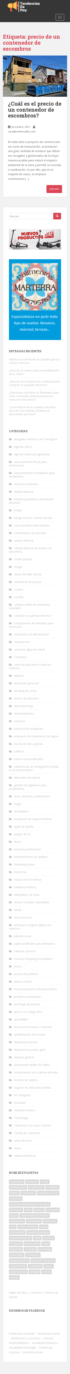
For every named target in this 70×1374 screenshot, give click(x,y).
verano (46, 1271)
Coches (18, 589)
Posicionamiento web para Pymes (35, 989)
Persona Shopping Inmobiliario (33, 959)
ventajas (34, 1271)
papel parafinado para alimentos (34, 943)
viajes (17, 1148)
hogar (17, 804)
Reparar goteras (24, 1057)
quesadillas (21, 1019)
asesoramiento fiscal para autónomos (28, 463)
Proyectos (15, 1243)
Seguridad (16, 1249)
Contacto (36, 1292)
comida (18, 597)
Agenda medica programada (32, 454)
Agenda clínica (23, 447)
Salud (46, 1243)
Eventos (39, 1209)
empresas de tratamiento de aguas (36, 736)
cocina (44, 1181)
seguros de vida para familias (32, 1087)
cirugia (18, 567)
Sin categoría (22, 1095)
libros (17, 842)
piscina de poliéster (26, 974)
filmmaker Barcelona (27, 777)
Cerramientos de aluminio (30, 533)
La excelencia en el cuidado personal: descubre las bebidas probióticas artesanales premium (32, 410)
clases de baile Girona (27, 574)
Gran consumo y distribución (32, 796)
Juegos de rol (22, 834)
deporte (19, 675)
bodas (18, 510)
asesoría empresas (26, 484)
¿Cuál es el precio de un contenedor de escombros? (34, 109)
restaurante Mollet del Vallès (32, 1065)
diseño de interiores (26, 698)
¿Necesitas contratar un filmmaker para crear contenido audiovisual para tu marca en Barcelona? (34, 396)
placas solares (23, 981)
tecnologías (16, 1255)
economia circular (48, 1193)
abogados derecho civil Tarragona (35, 439)
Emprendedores (24, 713)
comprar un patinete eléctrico (32, 615)
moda (43, 1226)
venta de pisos (23, 1140)
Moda (17, 910)
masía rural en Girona (27, 879)
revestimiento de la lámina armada (36, 1072)
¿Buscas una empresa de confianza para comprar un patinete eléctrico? (34, 383)
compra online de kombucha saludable (29, 606)
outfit (37, 1238)
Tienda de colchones (27, 1133)
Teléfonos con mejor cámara (32, 1125)
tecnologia (45, 1249)
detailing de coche (25, 691)
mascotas (20, 872)
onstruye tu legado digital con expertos (30, 926)
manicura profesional (27, 849)
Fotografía (52, 1209)
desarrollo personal (26, 683)
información (17, 1221)
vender (48, 1266)
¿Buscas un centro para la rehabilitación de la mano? (34, 372)
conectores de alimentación (31, 634)
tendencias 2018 (19, 1260)
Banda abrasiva (23, 491)
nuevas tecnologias (38, 1232)
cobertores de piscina (27, 582)
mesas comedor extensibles (31, 902)
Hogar (13, 1215)
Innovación (50, 1221)
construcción (22, 642)
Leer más (54, 189)
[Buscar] (57, 216)
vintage (14, 1277)
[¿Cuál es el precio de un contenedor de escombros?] (35, 76)
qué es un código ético (28, 1012)
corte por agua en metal (29, 649)
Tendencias (33, 1255)
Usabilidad (35, 1266)
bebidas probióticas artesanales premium (31, 500)
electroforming (23, 706)
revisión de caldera (26, 1080)
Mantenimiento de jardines (31, 857)
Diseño (14, 1193)
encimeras (16, 1209)
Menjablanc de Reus (26, 895)
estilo (28, 1209)
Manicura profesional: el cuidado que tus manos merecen (34, 361)
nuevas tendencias (20, 1238)
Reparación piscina (26, 1042)
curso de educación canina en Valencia (30, 666)
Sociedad (19, 1102)
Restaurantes (32, 1243)
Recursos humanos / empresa (33, 1027)
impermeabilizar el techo (34, 1215)
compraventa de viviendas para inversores (31, 625)
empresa (19, 721)
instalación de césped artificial (33, 819)
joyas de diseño (24, 826)
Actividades (16, 1181)
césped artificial (23, 540)
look (12, 1226)
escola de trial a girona (28, 744)
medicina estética (25, 887)
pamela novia (22, 936)
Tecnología (21, 1118)
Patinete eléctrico (25, 951)
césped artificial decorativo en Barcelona (30, 549)
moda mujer (17, 1232)
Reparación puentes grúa (30, 1049)
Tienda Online (18, 1266)
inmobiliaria (21, 811)
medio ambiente (28, 1226)
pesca (17, 966)
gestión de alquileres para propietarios (27, 786)
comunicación (18, 1187)
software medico (24, 1110)
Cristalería (52, 1187)
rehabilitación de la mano (30, 1034)
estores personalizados (28, 759)
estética (19, 751)
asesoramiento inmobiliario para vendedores (32, 474)
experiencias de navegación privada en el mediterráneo (34, 768)
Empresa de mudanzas (28, 728)
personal (48, 1238)
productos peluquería (27, 996)
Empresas (15, 1198)
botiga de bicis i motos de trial (33, 518)
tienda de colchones (43, 1260)
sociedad (30, 1249)
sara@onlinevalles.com (22, 131)
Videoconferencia (25, 1155)
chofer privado (23, 559)
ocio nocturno (23, 917)
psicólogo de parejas (27, 1004)
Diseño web (28, 1193)
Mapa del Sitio (18, 1292)
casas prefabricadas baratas (31, 525)
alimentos (32, 1181)
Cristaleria (20, 657)
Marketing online (24, 864)
